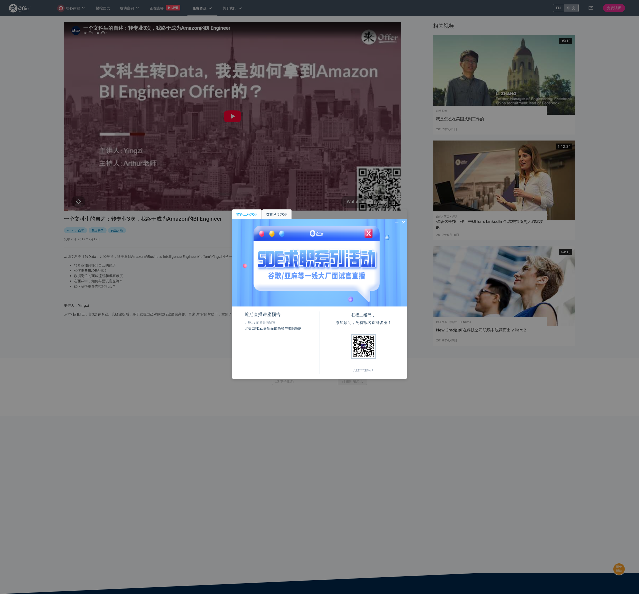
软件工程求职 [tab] (246, 214)
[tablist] (319, 214)
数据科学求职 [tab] (276, 214)
